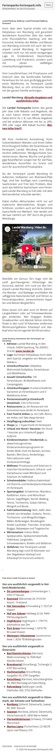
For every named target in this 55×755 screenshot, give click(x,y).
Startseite (7, 746)
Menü (48, 5)
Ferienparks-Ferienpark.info (21, 5)
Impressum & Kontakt (25, 746)
